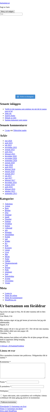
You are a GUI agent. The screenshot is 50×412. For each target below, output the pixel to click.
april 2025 (9, 143)
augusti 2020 (10, 163)
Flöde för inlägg (11, 295)
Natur (7, 259)
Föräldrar (8, 224)
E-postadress (5, 386)
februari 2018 (10, 169)
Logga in (8, 293)
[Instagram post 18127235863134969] (25, 66)
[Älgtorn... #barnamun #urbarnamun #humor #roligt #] (25, 74)
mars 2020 (9, 165)
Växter (7, 283)
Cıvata (7, 130)
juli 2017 (8, 176)
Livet (7, 252)
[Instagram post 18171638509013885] (25, 91)
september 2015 (11, 193)
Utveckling (9, 281)
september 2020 (11, 161)
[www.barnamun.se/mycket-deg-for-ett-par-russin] (25, 47)
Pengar (7, 268)
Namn (3, 382)
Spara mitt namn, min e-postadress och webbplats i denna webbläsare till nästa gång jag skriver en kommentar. (23, 397)
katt (6, 239)
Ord (6, 265)
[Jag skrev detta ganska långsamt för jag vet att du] (25, 22)
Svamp (7, 279)
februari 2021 (10, 154)
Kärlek (7, 237)
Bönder (8, 210)
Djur (6, 213)
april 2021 (9, 152)
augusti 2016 (10, 185)
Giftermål (8, 228)
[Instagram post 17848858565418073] (25, 82)
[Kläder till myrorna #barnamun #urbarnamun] (25, 79)
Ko (6, 243)
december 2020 (11, 156)
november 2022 (11, 147)
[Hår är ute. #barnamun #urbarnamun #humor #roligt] (25, 60)
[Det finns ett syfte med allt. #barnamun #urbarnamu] (25, 55)
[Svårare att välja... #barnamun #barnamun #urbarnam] (25, 87)
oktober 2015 (10, 191)
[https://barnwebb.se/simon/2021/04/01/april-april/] (25, 28)
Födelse (8, 221)
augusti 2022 (10, 150)
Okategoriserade (11, 263)
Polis (7, 270)
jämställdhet (9, 235)
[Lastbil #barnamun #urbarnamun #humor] (25, 18)
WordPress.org (10, 300)
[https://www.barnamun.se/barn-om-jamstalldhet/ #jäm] (25, 39)
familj (7, 217)
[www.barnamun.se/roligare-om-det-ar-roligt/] (25, 51)
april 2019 (9, 167)
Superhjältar (9, 276)
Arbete (7, 206)
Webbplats (4, 391)
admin (14, 346)
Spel (6, 274)
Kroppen (8, 248)
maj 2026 (8, 141)
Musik (7, 257)
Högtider (8, 232)
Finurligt (8, 219)
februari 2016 (10, 189)
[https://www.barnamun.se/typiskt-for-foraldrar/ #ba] (25, 33)
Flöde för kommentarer (13, 298)
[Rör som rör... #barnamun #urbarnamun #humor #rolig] (25, 63)
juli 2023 (8, 145)
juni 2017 (8, 178)
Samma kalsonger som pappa (16, 120)
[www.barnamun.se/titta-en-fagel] (25, 44)
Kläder (7, 241)
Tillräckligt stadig (19, 130)
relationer (8, 272)
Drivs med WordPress (8, 411)
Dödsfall (8, 215)
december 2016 (11, 182)
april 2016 (9, 187)
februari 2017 (10, 180)
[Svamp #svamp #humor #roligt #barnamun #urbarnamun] (25, 70)
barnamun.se (5, 3)
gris (6, 230)
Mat (6, 254)
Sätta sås (8, 113)
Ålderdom (9, 204)
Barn (7, 208)
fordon (7, 226)
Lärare (7, 250)
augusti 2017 (10, 174)
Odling (7, 261)
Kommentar (5, 362)
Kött (6, 246)
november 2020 (11, 158)
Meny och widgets (7, 11)
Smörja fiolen (10, 116)
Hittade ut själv (10, 118)
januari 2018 (9, 171)
